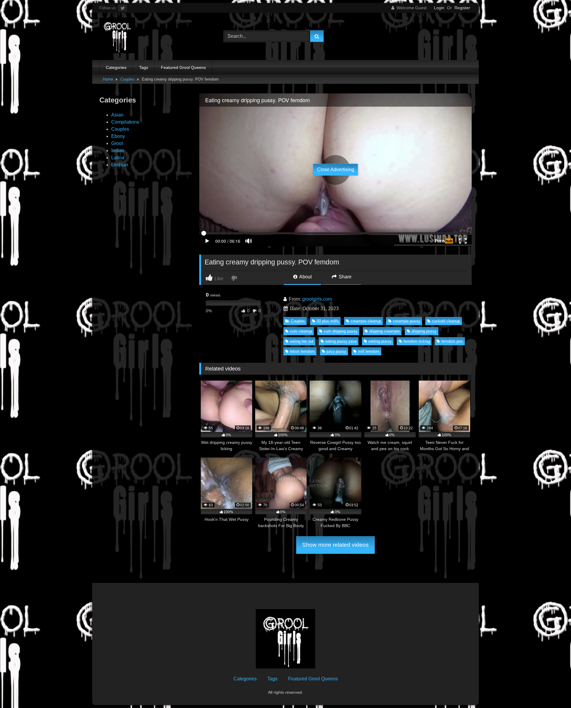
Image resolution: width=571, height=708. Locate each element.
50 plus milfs (328, 321)
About (305, 276)
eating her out (301, 341)
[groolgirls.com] (117, 36)
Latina (117, 157)
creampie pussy (406, 321)
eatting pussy (380, 341)
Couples (127, 79)
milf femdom (368, 351)
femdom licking (417, 341)
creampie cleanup (366, 321)
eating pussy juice (341, 341)
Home (108, 79)
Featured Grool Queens (183, 67)
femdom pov (452, 341)
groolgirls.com (317, 299)
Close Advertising (335, 169)
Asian (117, 114)
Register (462, 7)
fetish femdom (302, 351)
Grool (117, 143)
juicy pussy (336, 351)
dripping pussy (424, 331)
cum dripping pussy (340, 331)
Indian (117, 150)
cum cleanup (301, 331)
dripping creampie (384, 331)
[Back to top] (552, 690)
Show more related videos (335, 545)
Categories (116, 67)
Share (345, 276)
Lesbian (119, 164)
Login (439, 7)
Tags (143, 67)
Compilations (125, 121)
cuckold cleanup (446, 321)
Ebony (118, 136)
